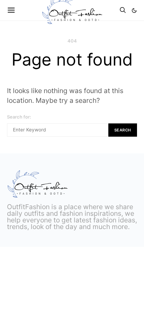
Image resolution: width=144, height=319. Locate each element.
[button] (134, 10)
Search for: (19, 117)
